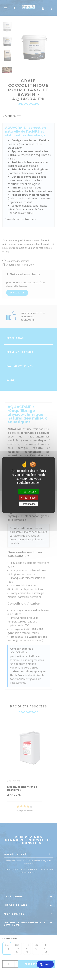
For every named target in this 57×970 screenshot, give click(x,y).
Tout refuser (29, 497)
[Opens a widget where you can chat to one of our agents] (45, 964)
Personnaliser (28, 504)
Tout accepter (29, 491)
